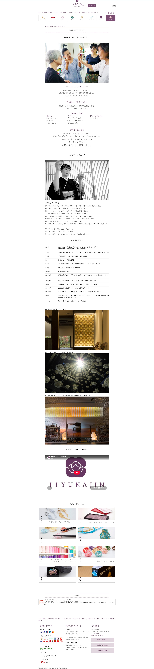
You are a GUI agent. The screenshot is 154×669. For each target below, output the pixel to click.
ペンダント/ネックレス (64, 521)
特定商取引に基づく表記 (54, 618)
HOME (46, 26)
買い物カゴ (92, 5)
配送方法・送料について (88, 618)
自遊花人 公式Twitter (103, 650)
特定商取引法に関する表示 (60, 668)
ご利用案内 (63, 12)
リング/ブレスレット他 (70, 522)
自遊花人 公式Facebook (102, 640)
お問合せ (70, 12)
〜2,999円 (98, 561)
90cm (52, 559)
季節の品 (91, 522)
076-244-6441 (97, 633)
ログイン (84, 5)
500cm (62, 559)
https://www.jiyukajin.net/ (97, 635)
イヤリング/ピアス (53, 521)
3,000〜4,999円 (105, 561)
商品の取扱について (102, 618)
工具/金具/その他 (55, 561)
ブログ (76, 12)
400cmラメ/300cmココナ (70, 559)
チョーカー (73, 521)
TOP (39, 12)
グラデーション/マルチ (70, 561)
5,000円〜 (112, 561)
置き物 (95, 522)
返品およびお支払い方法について (71, 618)
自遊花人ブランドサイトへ (89, 12)
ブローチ (62, 522)
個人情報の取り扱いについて (45, 668)
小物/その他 (111, 522)
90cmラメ (57, 559)
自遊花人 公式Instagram (102, 645)
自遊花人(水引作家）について (50, 12)
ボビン (62, 561)
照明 (106, 522)
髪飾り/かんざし (54, 522)
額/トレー (101, 522)
